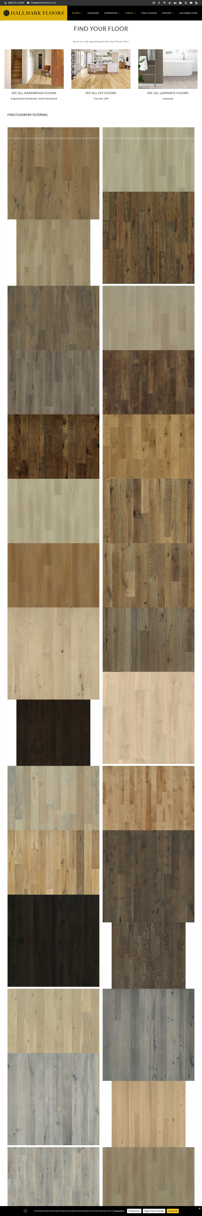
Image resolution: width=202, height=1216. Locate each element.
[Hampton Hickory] (148, 653)
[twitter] (186, 3)
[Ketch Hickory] (148, 1114)
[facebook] (159, 3)
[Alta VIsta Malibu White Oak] (34, 50)
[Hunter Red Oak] (148, 955)
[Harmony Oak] (148, 718)
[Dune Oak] (53, 173)
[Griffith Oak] (53, 589)
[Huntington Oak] (53, 1035)
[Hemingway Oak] (53, 876)
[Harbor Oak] (53, 733)
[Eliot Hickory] (148, 237)
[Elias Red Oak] (53, 252)
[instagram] (154, 3)
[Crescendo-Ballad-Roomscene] (168, 50)
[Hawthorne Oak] (53, 812)
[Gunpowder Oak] (148, 589)
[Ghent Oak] (53, 525)
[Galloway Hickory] (148, 396)
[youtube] (191, 3)
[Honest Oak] (53, 940)
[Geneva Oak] (148, 460)
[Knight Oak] (148, 1193)
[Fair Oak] (148, 332)
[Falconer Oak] (53, 396)
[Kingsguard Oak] (53, 1193)
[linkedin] (175, 3)
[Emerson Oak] (53, 332)
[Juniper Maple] (53, 1099)
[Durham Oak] (148, 173)
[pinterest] (164, 3)
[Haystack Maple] (148, 812)
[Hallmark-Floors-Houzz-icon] (180, 3)
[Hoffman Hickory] (148, 876)
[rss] (196, 3)
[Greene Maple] (148, 525)
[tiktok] (170, 3)
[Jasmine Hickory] (148, 1035)
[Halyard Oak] (53, 653)
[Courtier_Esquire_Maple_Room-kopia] (101, 50)
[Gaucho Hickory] (53, 460)
